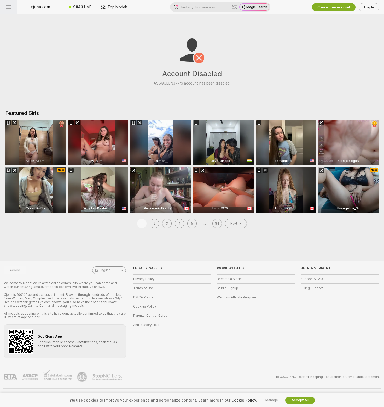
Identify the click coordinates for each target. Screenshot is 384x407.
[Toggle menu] (8, 7)
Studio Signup (227, 288)
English (105, 270)
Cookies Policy (144, 306)
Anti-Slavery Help (146, 325)
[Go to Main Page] (40, 7)
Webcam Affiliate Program (236, 297)
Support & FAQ (312, 279)
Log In (369, 7)
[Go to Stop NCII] (107, 377)
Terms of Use (143, 288)
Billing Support (312, 288)
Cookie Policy (243, 400)
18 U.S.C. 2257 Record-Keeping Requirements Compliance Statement (328, 377)
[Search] (234, 7)
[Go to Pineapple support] (82, 377)
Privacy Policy (144, 279)
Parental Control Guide (150, 315)
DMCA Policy (143, 297)
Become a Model (229, 279)
